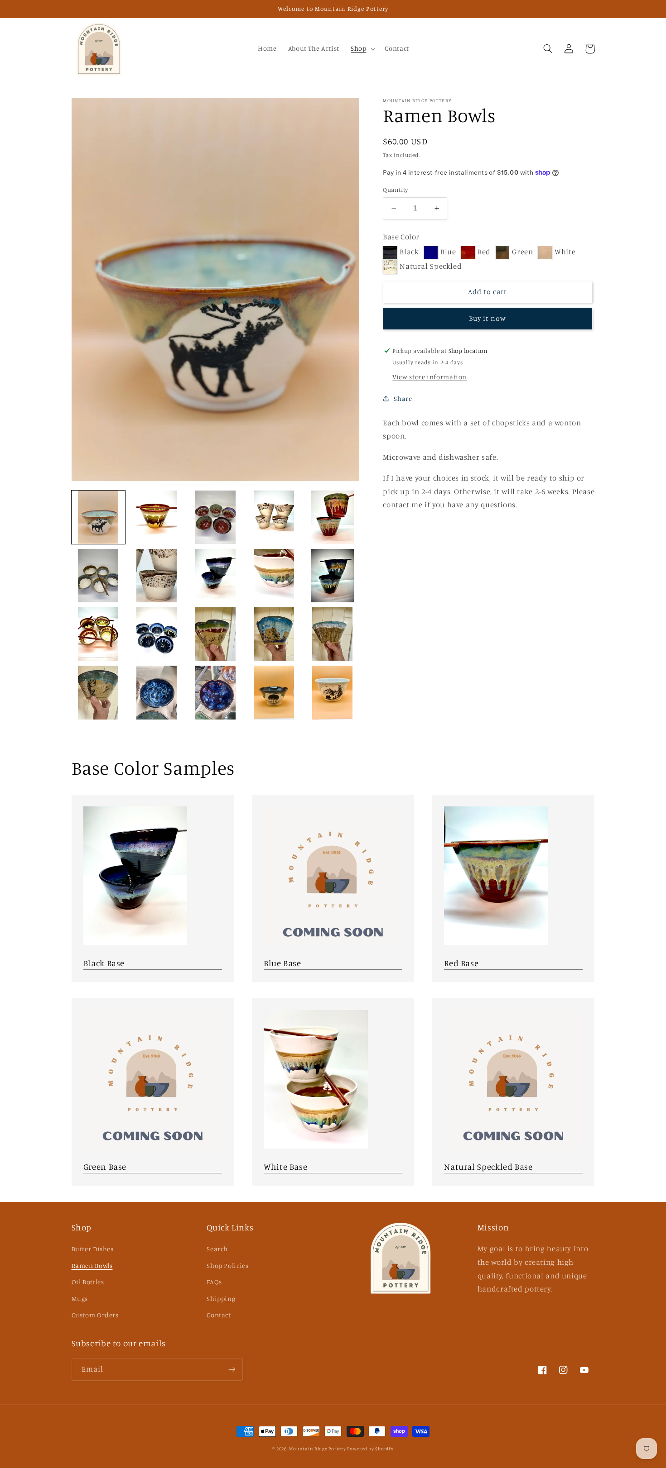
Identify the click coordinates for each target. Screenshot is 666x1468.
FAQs (214, 1282)
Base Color (401, 236)
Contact (219, 1315)
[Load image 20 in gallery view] (332, 693)
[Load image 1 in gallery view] (98, 517)
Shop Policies (227, 1265)
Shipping (221, 1298)
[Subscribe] (231, 1369)
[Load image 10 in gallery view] (332, 576)
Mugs (80, 1298)
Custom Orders (95, 1315)
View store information (429, 377)
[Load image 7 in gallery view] (157, 576)
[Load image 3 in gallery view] (215, 517)
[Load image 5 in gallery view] (332, 517)
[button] (362, 49)
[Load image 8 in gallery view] (215, 576)
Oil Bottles (88, 1282)
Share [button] (403, 398)
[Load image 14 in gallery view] (274, 634)
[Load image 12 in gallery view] (157, 634)
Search (217, 1249)
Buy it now (488, 318)
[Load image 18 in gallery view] (215, 693)
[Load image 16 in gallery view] (98, 693)
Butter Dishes (93, 1249)
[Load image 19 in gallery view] (274, 693)
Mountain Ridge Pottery (318, 1448)
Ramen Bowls (92, 1265)
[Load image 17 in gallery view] (157, 693)
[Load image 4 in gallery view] (274, 517)
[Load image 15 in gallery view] (332, 634)
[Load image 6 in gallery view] (98, 576)
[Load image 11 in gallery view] (98, 634)
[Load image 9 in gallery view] (274, 576)
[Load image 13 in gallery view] (215, 634)
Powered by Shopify (370, 1448)
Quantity (395, 189)
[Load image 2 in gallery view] (157, 517)
